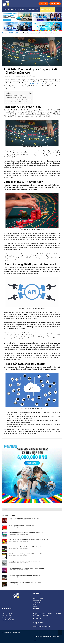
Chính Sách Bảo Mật (48, 636)
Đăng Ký (14, 9)
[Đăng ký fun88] (32, 473)
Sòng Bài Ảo (37, 602)
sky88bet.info (16, 632)
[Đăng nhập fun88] (47, 26)
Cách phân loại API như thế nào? (16, 97)
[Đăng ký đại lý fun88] (17, 16)
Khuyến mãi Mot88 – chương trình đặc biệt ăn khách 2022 (25, 575)
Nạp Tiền (21, 9)
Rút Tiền (28, 9)
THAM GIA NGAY (55, 3)
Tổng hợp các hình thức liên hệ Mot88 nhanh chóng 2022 (24, 561)
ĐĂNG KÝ (43, 3)
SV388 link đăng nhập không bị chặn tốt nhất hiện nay (24, 518)
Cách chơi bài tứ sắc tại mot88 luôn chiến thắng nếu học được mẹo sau (28, 539)
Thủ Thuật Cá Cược (47, 9)
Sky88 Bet (7, 76)
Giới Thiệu (37, 636)
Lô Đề (35, 604)
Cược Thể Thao (38, 598)
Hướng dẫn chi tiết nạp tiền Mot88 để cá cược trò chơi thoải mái (26, 568)
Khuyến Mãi (36, 9)
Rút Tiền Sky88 (7, 618)
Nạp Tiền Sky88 (7, 616)
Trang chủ (6, 9)
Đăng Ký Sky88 (7, 613)
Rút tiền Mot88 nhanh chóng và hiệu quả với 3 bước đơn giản (26, 582)
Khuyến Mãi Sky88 (8, 620)
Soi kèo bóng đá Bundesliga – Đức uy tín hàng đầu (23, 525)
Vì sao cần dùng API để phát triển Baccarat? (19, 100)
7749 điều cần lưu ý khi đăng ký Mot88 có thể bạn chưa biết (25, 554)
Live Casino (37, 600)
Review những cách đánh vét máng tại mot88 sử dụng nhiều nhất (27, 546)
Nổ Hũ (35, 606)
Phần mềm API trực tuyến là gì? (15, 95)
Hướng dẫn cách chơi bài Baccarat (16, 102)
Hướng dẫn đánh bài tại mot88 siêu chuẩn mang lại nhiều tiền (26, 532)
